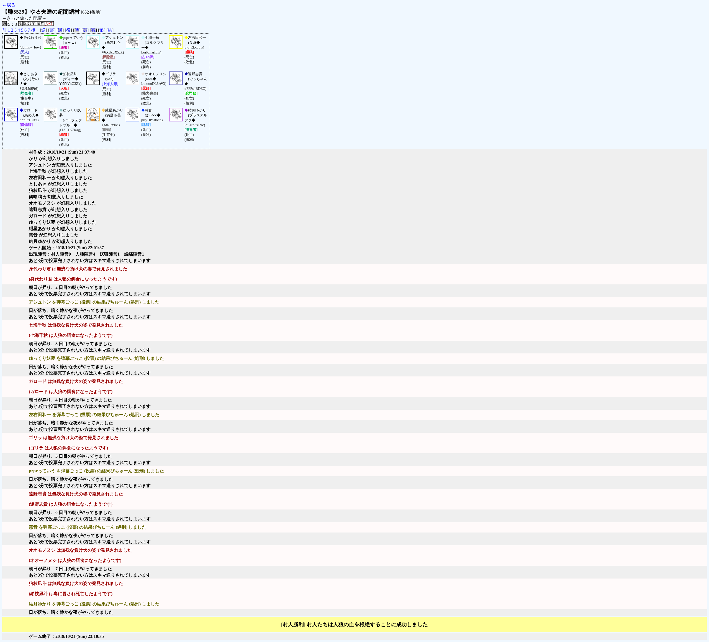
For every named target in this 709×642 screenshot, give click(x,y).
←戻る (9, 4)
